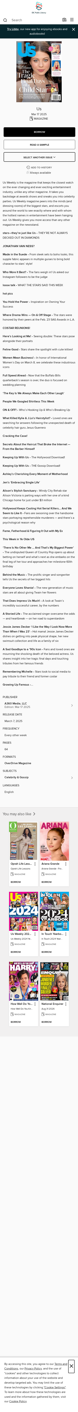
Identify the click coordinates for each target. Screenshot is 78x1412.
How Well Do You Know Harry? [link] (22, 1004)
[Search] (5, 20)
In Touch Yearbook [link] (53, 934)
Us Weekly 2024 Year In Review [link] (22, 934)
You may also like (17, 814)
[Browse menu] (72, 19)
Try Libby (13, 29)
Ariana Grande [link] (50, 864)
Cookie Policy (17, 1401)
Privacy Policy (33, 1368)
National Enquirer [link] (52, 1004)
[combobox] (31, 20)
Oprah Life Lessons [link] (22, 864)
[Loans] (64, 20)
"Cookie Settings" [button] (54, 1387)
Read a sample (39, 145)
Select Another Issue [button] (38, 157)
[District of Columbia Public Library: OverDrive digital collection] (39, 8)
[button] (39, 132)
